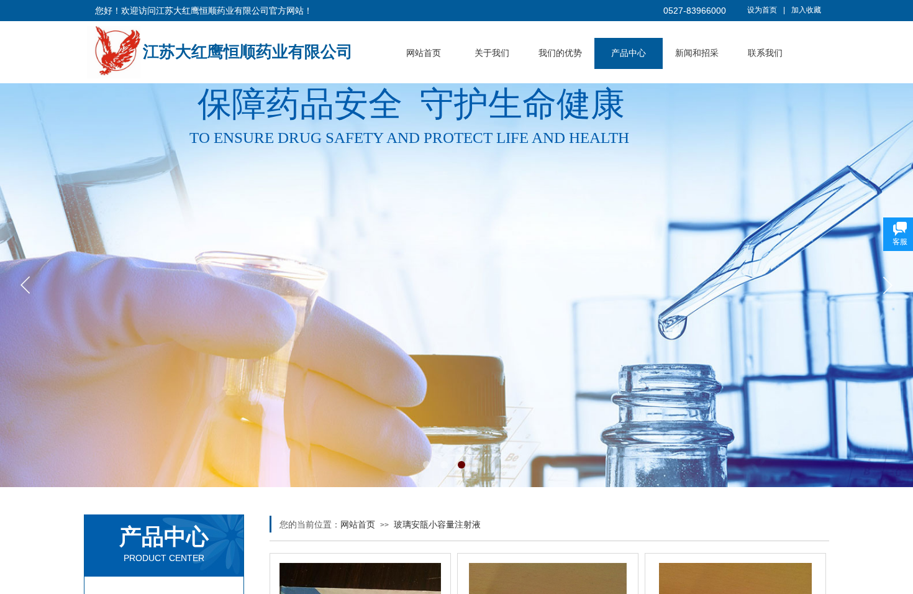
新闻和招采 (697, 53)
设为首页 (762, 10)
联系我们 (765, 53)
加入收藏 (806, 10)
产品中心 (628, 53)
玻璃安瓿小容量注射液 (437, 524)
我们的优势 (560, 53)
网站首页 (423, 53)
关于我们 (492, 53)
